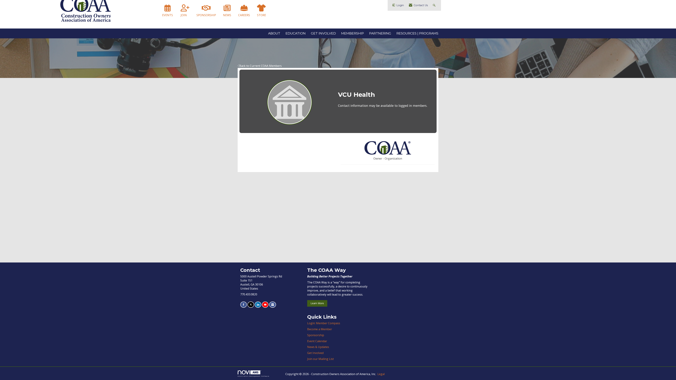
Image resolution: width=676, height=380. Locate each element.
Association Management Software (253, 376)
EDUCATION (296, 33)
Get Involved (315, 353)
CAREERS (244, 15)
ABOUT (274, 33)
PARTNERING (380, 33)
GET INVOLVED (323, 33)
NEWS (227, 15)
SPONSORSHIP (206, 15)
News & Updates (318, 347)
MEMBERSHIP (352, 33)
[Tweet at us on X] (251, 305)
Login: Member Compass (323, 323)
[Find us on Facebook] (243, 305)
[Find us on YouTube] (265, 305)
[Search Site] (434, 5)
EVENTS (167, 15)
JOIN (184, 15)
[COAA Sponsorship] (206, 9)
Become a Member (319, 329)
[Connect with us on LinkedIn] (258, 305)
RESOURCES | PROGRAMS (417, 33)
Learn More (317, 303)
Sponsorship (315, 335)
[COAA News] (227, 9)
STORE (261, 15)
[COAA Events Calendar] (167, 9)
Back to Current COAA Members (260, 66)
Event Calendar (317, 341)
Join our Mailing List (320, 359)
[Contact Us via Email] (272, 305)
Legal (381, 374)
